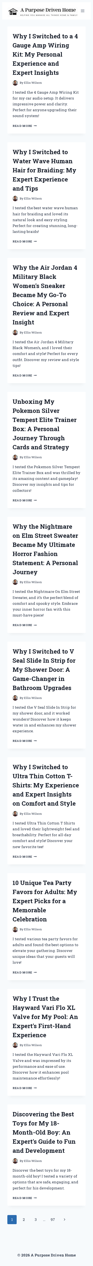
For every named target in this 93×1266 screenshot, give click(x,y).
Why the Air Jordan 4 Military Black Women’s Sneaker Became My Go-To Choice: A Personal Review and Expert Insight (45, 294)
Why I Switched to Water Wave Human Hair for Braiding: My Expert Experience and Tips (44, 170)
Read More (25, 126)
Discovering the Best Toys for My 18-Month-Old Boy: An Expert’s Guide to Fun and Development (44, 1132)
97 (53, 1219)
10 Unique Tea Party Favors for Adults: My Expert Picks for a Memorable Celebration (45, 901)
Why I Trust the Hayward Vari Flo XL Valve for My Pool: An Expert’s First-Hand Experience (45, 1016)
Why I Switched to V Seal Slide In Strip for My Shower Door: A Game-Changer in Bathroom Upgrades (44, 669)
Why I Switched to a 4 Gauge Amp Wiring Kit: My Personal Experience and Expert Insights (45, 54)
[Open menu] (83, 10)
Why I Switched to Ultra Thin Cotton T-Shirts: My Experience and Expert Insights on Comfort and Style (46, 785)
